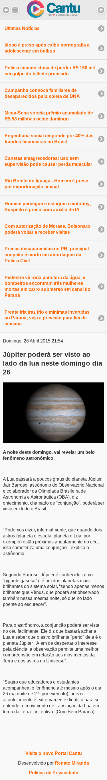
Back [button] (6, 10)
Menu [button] (15, 10)
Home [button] (101, 10)
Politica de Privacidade (53, 772)
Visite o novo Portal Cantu (53, 753)
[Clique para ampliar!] (53, 441)
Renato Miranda (72, 763)
